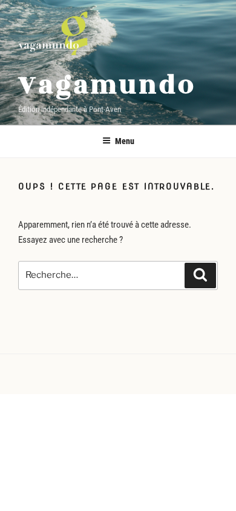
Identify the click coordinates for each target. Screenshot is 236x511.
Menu (124, 141)
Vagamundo (107, 85)
